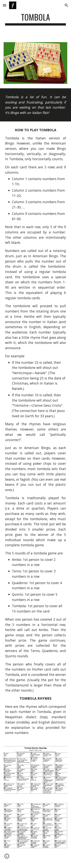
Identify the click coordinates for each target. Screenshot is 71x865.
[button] (4, 5)
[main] (36, 19)
